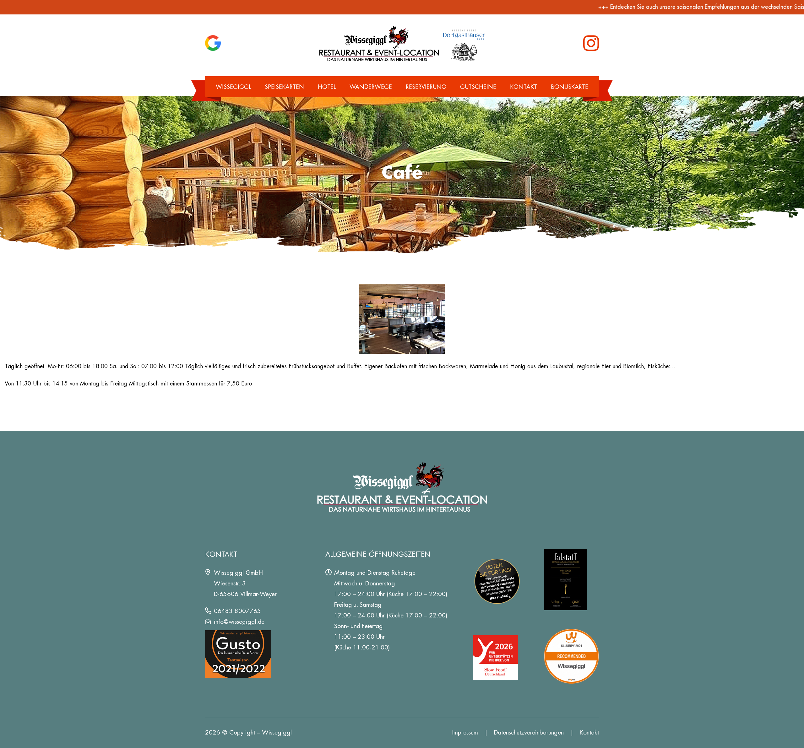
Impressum (465, 732)
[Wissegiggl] (402, 43)
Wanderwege (371, 86)
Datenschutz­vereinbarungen (529, 732)
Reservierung (426, 86)
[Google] (213, 43)
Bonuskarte (569, 86)
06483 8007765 (237, 611)
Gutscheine (478, 86)
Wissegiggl (233, 86)
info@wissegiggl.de (239, 622)
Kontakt (523, 86)
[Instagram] (591, 43)
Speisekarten (284, 86)
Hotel (327, 86)
